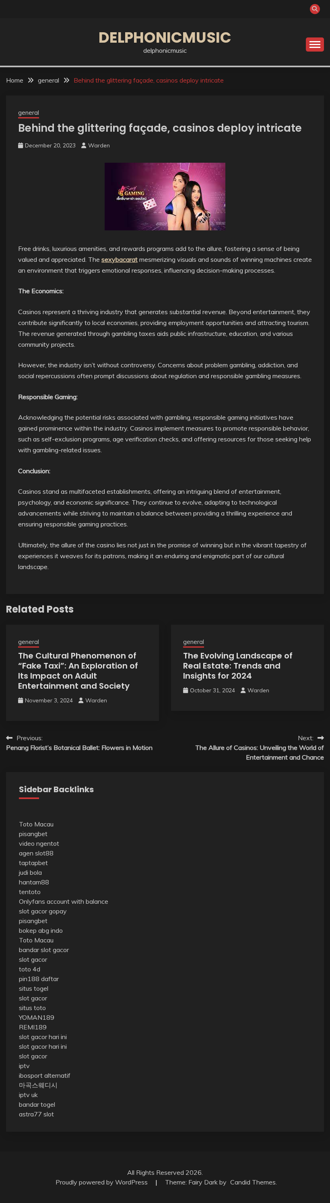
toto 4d (29, 969)
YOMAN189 (36, 1017)
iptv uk (28, 1095)
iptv (24, 1066)
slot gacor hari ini (43, 1037)
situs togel (33, 988)
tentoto (30, 892)
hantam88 (34, 882)
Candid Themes (253, 1182)
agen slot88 (36, 853)
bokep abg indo (41, 930)
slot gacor (33, 959)
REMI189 (33, 1027)
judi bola (30, 872)
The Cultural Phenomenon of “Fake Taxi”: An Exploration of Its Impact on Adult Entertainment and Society (78, 671)
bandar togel (37, 1104)
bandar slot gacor (44, 950)
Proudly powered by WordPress (102, 1182)
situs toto (32, 1008)
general (28, 112)
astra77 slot (36, 1114)
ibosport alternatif (44, 1075)
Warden (99, 145)
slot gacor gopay (43, 911)
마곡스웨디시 (38, 1085)
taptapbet (33, 863)
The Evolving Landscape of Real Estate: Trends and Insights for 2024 (238, 665)
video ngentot (39, 843)
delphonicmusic (165, 37)
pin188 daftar (39, 979)
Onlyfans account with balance (63, 901)
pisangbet (33, 834)
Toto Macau (36, 824)
